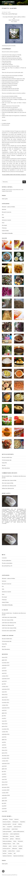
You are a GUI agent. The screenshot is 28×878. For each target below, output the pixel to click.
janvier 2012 (4, 726)
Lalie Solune (4, 480)
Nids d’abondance (6, 468)
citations (20, 824)
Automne (4, 209)
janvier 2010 (4, 784)
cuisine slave (5, 834)
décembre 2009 (5, 787)
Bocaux (11, 819)
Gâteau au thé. (13, 485)
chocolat (14, 824)
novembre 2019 (5, 662)
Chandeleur (22, 821)
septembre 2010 (6, 763)
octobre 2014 (5, 676)
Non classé (4, 225)
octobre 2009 (5, 792)
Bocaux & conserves (6, 212)
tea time (4, 853)
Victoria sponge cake (6, 460)
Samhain (4, 851)
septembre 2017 (6, 665)
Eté (3, 214)
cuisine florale (15, 829)
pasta (10, 846)
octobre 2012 (5, 705)
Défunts (17, 836)
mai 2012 (4, 718)
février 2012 (4, 723)
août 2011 (4, 737)
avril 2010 (4, 776)
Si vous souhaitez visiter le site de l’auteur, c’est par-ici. (14, 174)
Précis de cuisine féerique (9, 14)
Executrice (4, 630)
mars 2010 (4, 779)
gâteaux (12, 838)
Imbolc (14, 841)
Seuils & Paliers (5, 230)
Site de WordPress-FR (7, 565)
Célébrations (5, 836)
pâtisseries (14, 848)
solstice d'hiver (11, 851)
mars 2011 (4, 747)
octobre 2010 (5, 760)
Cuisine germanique (7, 831)
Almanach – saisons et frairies (8, 206)
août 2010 (4, 766)
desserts (12, 836)
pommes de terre (6, 848)
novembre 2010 (5, 758)
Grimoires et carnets (6, 220)
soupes (18, 851)
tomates (10, 853)
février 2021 (4, 657)
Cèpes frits (4, 462)
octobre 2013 (5, 686)
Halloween (17, 838)
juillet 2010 (4, 768)
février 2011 (4, 750)
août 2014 (4, 681)
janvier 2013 (4, 697)
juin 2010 (4, 771)
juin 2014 (4, 684)
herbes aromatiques (7, 841)
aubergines (5, 819)
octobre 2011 (5, 731)
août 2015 (4, 673)
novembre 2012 (5, 702)
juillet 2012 (4, 713)
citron (4, 826)
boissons (16, 819)
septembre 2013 (6, 689)
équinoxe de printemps (18, 855)
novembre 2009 (5, 790)
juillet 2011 (4, 739)
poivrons (15, 846)
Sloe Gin (4, 465)
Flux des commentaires (7, 563)
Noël (14, 843)
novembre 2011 (5, 729)
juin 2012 (4, 715)
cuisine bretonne (17, 826)
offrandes (5, 846)
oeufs (18, 843)
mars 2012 (4, 721)
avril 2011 (4, 745)
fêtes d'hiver (5, 838)
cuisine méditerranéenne (18, 831)
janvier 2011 (4, 753)
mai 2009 (4, 806)
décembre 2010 (5, 755)
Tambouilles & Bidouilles (7, 233)
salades (20, 848)
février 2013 (4, 694)
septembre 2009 (6, 795)
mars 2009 (4, 811)
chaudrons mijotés (7, 824)
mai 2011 (4, 742)
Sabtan (3, 488)
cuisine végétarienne (14, 834)
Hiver (3, 222)
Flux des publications (6, 560)
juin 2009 (4, 803)
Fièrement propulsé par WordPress (9, 874)
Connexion (4, 557)
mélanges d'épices (7, 843)
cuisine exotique (6, 829)
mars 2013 (4, 691)
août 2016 (4, 670)
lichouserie (20, 841)
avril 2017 (4, 668)
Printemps (4, 228)
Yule (14, 853)
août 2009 (4, 798)
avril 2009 (4, 808)
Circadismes (8, 2)
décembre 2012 (5, 699)
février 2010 (4, 782)
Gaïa (3, 217)
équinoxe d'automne (7, 855)
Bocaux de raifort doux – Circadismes (10, 476)
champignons (15, 821)
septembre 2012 (6, 707)
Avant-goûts (5, 198)
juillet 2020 (4, 660)
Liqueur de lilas (13, 480)
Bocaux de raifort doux (7, 457)
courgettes (9, 826)
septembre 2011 (5, 734)
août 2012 (4, 710)
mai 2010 (4, 774)
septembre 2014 (6, 678)
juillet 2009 (4, 800)
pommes (20, 846)
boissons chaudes (7, 821)
